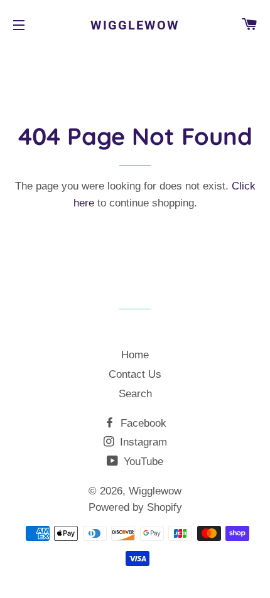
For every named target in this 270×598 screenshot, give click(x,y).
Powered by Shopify (135, 507)
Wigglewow (135, 25)
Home (135, 355)
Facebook (141, 423)
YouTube (142, 461)
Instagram (142, 442)
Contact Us (135, 374)
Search (135, 394)
